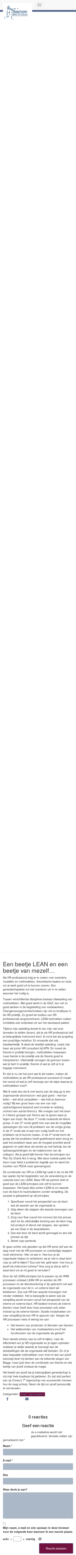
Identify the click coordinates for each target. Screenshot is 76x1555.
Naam (7, 1446)
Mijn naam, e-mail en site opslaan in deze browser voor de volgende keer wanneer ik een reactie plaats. (38, 1530)
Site (5, 1475)
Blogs (24, 1394)
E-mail (8, 1460)
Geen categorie (36, 1394)
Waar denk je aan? (15, 1489)
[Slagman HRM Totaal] (17, 5)
